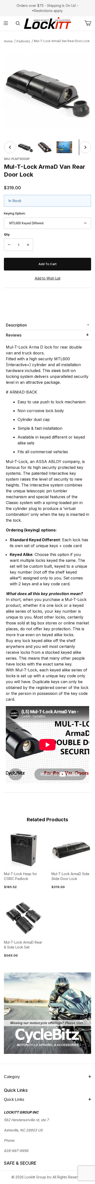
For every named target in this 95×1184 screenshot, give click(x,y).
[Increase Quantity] (28, 245)
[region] (47, 147)
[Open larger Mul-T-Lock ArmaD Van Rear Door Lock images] (47, 91)
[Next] (85, 147)
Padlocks (23, 41)
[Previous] (10, 147)
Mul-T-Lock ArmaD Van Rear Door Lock (62, 41)
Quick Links (14, 1099)
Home (8, 41)
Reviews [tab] (13, 335)
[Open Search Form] (18, 23)
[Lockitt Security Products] (47, 23)
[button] (25, 147)
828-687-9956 (16, 1151)
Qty (7, 234)
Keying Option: (15, 213)
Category (12, 1077)
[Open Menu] (6, 23)
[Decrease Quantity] (9, 245)
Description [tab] (16, 325)
